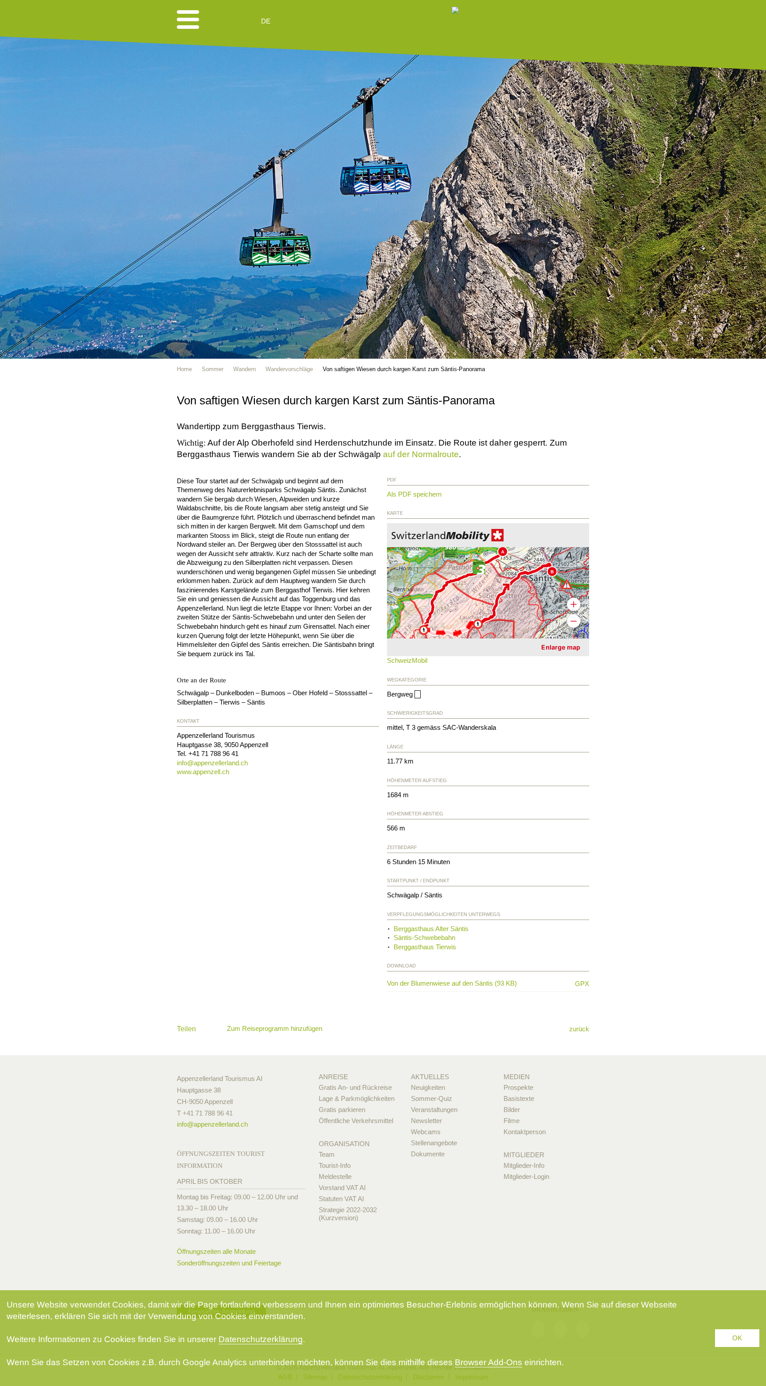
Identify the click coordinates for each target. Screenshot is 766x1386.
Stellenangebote (434, 1143)
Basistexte (519, 1098)
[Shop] (334, 21)
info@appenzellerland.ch (212, 763)
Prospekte (518, 1087)
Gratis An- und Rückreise (355, 1087)
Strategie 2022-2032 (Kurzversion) (348, 1214)
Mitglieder (524, 1155)
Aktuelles (430, 1077)
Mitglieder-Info (524, 1165)
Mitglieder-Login (526, 1176)
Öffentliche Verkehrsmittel (356, 1120)
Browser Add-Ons (488, 1362)
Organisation (344, 1143)
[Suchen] (313, 21)
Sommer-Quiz (431, 1098)
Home (184, 369)
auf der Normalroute (421, 454)
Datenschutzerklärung (261, 1339)
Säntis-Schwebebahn (424, 937)
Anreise (333, 1077)
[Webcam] (289, 21)
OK (737, 1338)
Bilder (512, 1109)
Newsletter (426, 1120)
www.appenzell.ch (203, 771)
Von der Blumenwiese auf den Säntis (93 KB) (477, 983)
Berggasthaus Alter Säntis (431, 928)
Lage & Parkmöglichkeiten (357, 1098)
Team (327, 1154)
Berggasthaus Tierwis (425, 947)
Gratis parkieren (342, 1109)
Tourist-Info (335, 1165)
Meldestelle (335, 1176)
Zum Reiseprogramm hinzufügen (274, 1028)
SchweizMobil (407, 660)
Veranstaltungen (434, 1109)
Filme (512, 1120)
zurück (579, 1029)
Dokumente (428, 1154)
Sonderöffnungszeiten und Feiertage (229, 1263)
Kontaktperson (525, 1131)
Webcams (426, 1131)
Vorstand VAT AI (342, 1187)
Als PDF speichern (414, 494)
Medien (517, 1077)
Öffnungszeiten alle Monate (216, 1251)
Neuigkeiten (428, 1087)
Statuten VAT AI (341, 1198)
